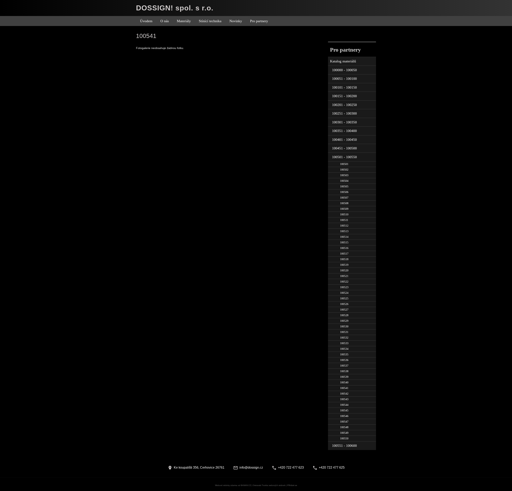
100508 (344, 203)
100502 (344, 169)
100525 (344, 298)
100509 (344, 208)
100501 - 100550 (344, 157)
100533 (344, 343)
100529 (344, 320)
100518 (344, 259)
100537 (344, 365)
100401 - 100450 (344, 140)
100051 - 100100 (344, 79)
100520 (344, 270)
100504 (344, 180)
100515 (344, 242)
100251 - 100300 (344, 113)
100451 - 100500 (344, 148)
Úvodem (146, 21)
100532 (344, 337)
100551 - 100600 (344, 446)
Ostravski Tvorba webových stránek (269, 485)
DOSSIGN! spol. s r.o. (174, 8)
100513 (344, 231)
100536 (344, 360)
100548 (344, 427)
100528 (344, 315)
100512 (344, 225)
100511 (344, 220)
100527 (344, 309)
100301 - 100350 (344, 122)
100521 (344, 276)
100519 (344, 264)
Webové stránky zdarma (226, 485)
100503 (344, 175)
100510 (344, 214)
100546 (344, 416)
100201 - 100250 (344, 105)
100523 (344, 287)
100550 (344, 438)
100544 (344, 404)
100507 (344, 197)
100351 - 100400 (344, 131)
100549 (344, 432)
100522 (344, 281)
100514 (344, 236)
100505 (344, 186)
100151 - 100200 (344, 96)
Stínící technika (210, 21)
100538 (344, 371)
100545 (344, 410)
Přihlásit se (292, 485)
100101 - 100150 (344, 87)
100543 (344, 399)
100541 (344, 388)
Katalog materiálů (343, 61)
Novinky (235, 21)
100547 (344, 421)
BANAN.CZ (246, 485)
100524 (344, 292)
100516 (344, 248)
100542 (344, 393)
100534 (344, 348)
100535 (344, 354)
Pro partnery (259, 21)
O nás (164, 21)
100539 (344, 376)
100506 (344, 192)
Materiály (184, 21)
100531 (344, 332)
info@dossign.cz (251, 467)
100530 (344, 326)
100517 (344, 253)
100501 (344, 164)
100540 (344, 382)
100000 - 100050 (344, 70)
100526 (344, 304)
